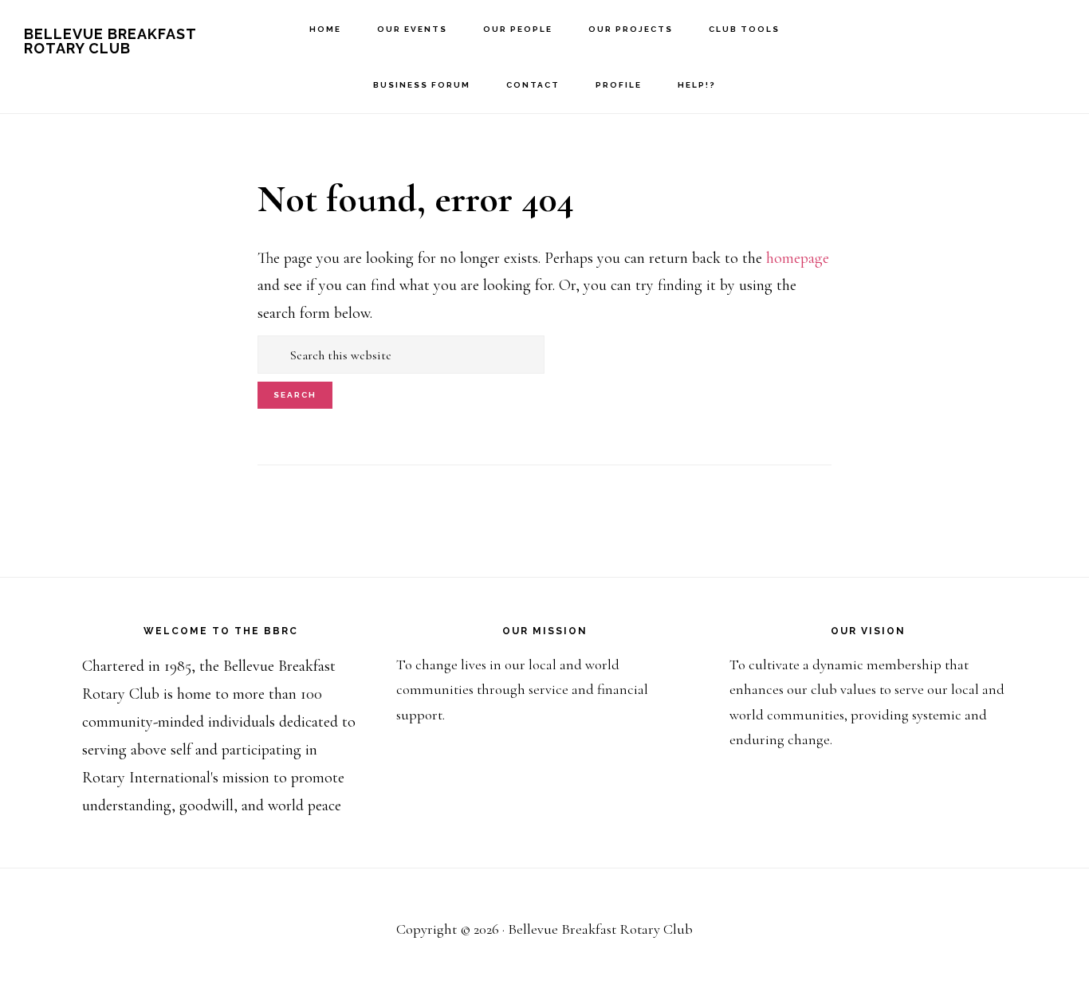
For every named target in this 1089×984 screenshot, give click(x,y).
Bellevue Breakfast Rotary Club (110, 41)
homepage (797, 258)
